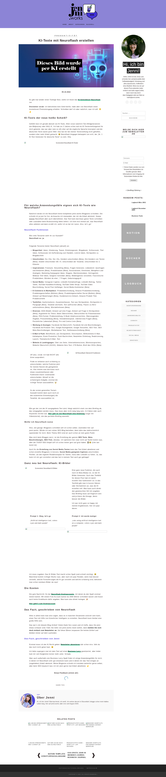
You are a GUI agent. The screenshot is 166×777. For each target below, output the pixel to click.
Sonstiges (134, 340)
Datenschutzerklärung (71, 768)
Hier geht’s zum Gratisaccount (42, 604)
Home (65, 24)
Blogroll (90, 24)
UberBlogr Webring (133, 190)
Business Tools (137, 216)
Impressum (91, 768)
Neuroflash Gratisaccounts (62, 594)
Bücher (134, 310)
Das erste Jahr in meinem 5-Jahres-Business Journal (77, 755)
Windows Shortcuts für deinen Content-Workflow (93, 744)
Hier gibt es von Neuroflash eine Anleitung (66, 414)
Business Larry (74, 651)
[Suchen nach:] (133, 113)
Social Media (134, 335)
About (71, 24)
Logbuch (134, 320)
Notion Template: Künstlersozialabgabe (54, 755)
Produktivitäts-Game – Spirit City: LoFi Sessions (75, 744)
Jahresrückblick (134, 315)
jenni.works (138, 79)
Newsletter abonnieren (70, 644)
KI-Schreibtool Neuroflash (89, 100)
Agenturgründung (134, 305)
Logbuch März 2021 (139, 202)
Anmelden (133, 180)
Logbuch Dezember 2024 (139, 209)
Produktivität (66, 35)
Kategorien (80, 24)
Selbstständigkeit (134, 330)
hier (141, 176)
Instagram (129, 95)
